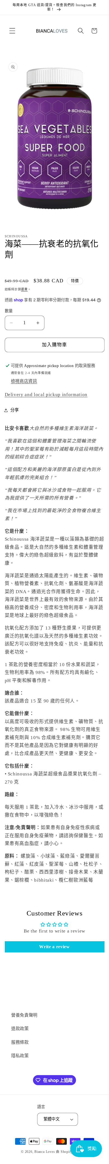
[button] (12, 30)
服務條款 (20, 1042)
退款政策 (20, 1028)
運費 (24, 289)
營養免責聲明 (24, 1015)
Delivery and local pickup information (46, 394)
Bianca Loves (44, 1152)
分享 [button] (14, 410)
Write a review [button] (54, 946)
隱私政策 (20, 1055)
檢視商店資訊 (24, 381)
